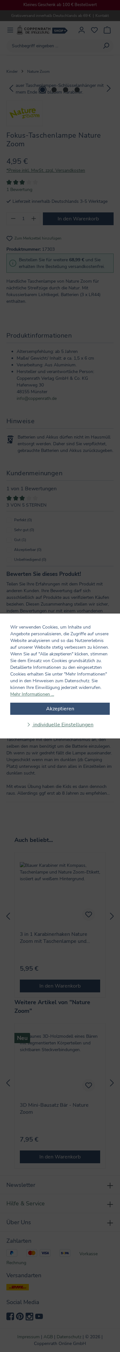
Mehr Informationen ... (32, 694)
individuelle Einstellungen (62, 724)
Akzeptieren (60, 708)
